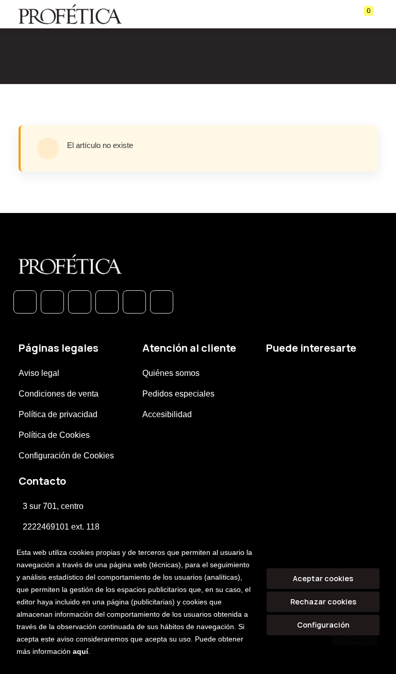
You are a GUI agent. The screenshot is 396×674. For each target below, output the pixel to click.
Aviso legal (39, 373)
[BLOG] (134, 302)
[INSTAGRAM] (107, 302)
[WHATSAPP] (25, 302)
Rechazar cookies (323, 601)
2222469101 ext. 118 (61, 526)
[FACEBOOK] (52, 302)
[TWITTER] (79, 302)
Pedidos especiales (178, 393)
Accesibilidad (167, 414)
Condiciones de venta (58, 393)
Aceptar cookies (323, 578)
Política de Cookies (54, 435)
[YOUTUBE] (161, 302)
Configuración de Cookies (66, 455)
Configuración (323, 625)
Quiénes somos (171, 373)
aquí (80, 651)
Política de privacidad (58, 414)
